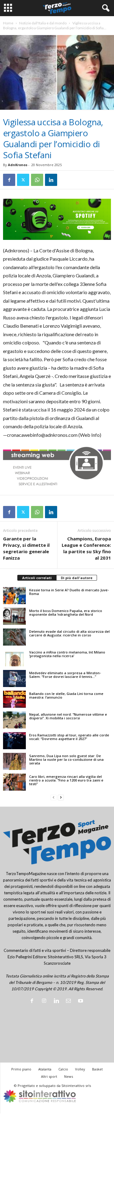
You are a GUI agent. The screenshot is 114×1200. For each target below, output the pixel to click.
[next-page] (61, 797)
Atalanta (44, 1069)
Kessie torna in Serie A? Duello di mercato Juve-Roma (69, 592)
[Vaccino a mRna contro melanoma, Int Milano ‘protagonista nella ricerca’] (14, 657)
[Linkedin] (51, 180)
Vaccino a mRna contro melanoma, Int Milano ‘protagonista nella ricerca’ (67, 654)
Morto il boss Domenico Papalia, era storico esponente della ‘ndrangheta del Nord (65, 612)
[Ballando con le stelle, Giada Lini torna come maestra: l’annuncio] (14, 699)
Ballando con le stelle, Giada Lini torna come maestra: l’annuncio (66, 695)
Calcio (63, 1069)
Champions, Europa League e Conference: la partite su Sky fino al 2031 (86, 548)
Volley (80, 1069)
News (68, 1076)
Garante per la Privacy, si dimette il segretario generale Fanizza (26, 548)
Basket (97, 1069)
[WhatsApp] (37, 180)
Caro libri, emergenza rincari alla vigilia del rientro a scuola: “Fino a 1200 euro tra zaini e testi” (66, 780)
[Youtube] (81, 1001)
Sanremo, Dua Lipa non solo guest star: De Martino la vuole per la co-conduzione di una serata (66, 759)
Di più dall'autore (76, 577)
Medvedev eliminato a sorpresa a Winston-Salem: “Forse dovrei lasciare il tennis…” (65, 675)
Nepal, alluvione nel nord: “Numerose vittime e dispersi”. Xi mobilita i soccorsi (68, 716)
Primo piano (21, 1069)
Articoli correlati (37, 577)
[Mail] (70, 1001)
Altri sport (49, 1076)
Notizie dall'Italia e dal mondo (43, 23)
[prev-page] (53, 797)
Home (8, 23)
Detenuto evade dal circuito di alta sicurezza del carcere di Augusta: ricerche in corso (69, 633)
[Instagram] (45, 1001)
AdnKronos (17, 164)
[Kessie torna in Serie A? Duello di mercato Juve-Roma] (14, 595)
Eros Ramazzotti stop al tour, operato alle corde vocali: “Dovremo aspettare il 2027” (69, 737)
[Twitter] (23, 180)
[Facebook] (9, 180)
